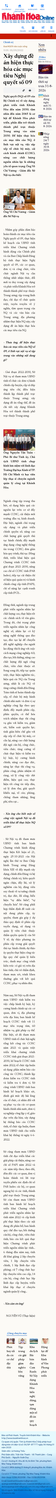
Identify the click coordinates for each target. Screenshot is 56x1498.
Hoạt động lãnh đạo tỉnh (19, 10)
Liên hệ (43, 31)
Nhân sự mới (32, 9)
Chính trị (8, 42)
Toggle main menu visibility (53, 35)
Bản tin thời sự (44, 61)
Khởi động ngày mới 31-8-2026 (47, 102)
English (51, 31)
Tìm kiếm (23, 31)
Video (42, 57)
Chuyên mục (6, 9)
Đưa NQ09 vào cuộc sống (15, 46)
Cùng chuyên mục (17, 1333)
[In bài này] (29, 90)
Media (42, 9)
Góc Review (33, 31)
